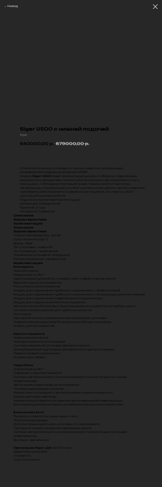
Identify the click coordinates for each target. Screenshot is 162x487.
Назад (12, 6)
